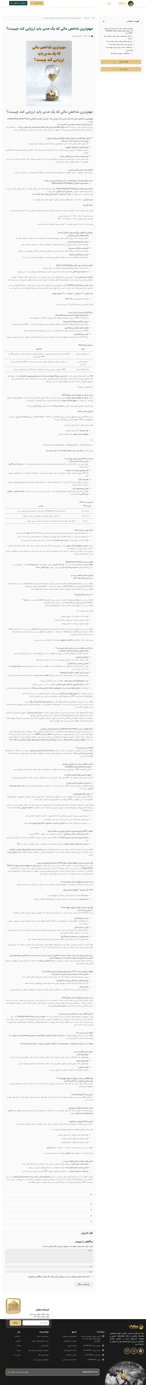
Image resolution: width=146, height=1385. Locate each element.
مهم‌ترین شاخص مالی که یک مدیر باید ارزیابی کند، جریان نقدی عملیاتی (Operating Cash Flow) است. (118, 30)
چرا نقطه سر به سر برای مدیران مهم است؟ (119, 47)
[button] (104, 21)
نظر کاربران (129, 50)
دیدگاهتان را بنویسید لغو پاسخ (120, 53)
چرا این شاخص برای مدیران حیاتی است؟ (119, 41)
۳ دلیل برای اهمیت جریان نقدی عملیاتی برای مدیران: (118, 37)
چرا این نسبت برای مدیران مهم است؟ (120, 44)
